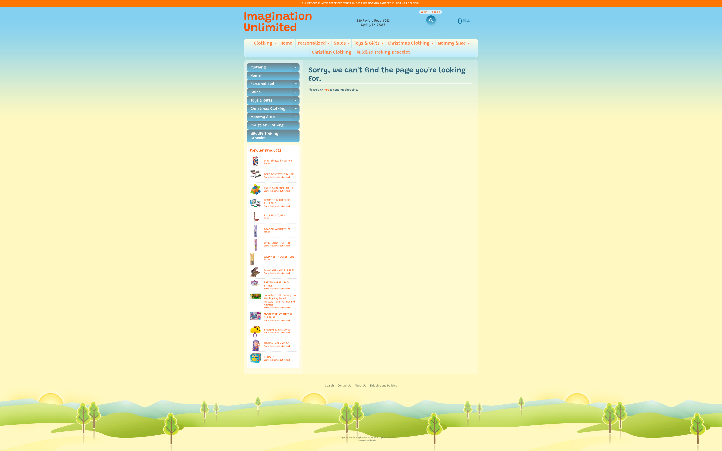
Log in (424, 12)
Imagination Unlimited (278, 22)
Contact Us (344, 386)
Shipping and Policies (383, 386)
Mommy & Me (454, 44)
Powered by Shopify (367, 440)
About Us (360, 386)
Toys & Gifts (369, 44)
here (326, 90)
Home (286, 43)
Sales (342, 44)
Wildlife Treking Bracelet (383, 52)
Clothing (265, 44)
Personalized (314, 44)
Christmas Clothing (411, 44)
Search (329, 386)
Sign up (436, 12)
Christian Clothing (332, 52)
